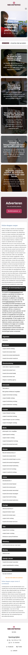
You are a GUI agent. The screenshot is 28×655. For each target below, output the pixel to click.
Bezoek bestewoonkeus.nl (9, 452)
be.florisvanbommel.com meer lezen (11, 545)
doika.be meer (6, 553)
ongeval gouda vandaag (8, 434)
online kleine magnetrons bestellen (11, 367)
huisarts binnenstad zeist (9, 376)
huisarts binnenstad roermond (10, 521)
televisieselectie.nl (7, 480)
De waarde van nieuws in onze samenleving (14, 58)
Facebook (10, 646)
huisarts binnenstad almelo (9, 456)
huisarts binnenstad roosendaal (10, 562)
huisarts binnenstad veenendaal (10, 490)
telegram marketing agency (9, 380)
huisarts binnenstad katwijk (9, 373)
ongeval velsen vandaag (9, 437)
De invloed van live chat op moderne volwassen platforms (11, 24)
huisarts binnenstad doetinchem (10, 500)
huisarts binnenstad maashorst (10, 358)
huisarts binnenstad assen (9, 515)
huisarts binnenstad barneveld (10, 444)
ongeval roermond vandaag (9, 469)
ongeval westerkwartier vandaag (11, 565)
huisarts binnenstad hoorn (9, 370)
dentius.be (5, 340)
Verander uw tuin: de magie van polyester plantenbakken (14, 115)
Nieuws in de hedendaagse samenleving (14, 87)
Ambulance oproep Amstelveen (10, 536)
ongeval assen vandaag (8, 533)
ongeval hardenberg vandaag (10, 401)
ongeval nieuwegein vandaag (10, 422)
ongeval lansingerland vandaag (10, 441)
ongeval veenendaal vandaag (10, 395)
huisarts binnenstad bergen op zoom (12, 459)
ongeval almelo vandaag (9, 348)
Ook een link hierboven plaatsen (14, 577)
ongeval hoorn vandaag (8, 530)
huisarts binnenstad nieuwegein (10, 493)
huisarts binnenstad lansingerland (11, 462)
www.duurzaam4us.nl (8, 508)
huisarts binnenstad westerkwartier (11, 355)
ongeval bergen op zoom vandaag (11, 419)
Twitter (20, 646)
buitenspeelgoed (15, 292)
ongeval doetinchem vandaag (10, 404)
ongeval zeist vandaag (8, 518)
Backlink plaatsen (13, 211)
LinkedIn (15, 650)
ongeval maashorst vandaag (10, 472)
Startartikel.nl (6, 388)
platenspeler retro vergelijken (10, 431)
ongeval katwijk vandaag (9, 398)
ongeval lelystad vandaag (9, 413)
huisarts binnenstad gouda (9, 487)
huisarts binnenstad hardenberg (10, 465)
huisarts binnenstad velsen (9, 352)
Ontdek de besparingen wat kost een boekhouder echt (14, 145)
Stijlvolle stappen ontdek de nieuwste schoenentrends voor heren (14, 173)
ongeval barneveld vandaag (9, 497)
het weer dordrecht (7, 573)
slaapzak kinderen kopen (9, 512)
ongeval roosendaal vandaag (10, 416)
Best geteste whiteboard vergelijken (11, 391)
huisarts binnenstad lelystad (9, 484)
